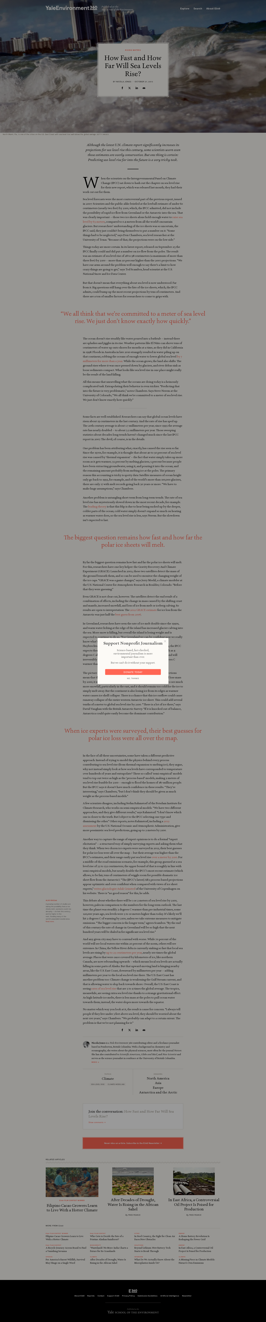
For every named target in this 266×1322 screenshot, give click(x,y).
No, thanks (133, 678)
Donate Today (133, 672)
